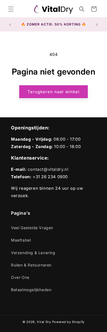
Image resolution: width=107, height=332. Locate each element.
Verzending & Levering (33, 252)
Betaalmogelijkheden (31, 289)
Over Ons (20, 277)
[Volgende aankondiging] (97, 25)
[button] (11, 9)
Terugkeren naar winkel (53, 91)
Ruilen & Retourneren (31, 265)
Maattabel (21, 240)
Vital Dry (44, 322)
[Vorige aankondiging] (10, 25)
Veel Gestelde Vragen (32, 227)
